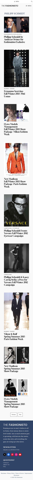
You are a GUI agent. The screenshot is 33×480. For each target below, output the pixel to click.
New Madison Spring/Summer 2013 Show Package (14, 368)
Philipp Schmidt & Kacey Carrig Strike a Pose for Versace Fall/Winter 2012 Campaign (16, 281)
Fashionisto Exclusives (13, 34)
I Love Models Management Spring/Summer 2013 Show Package (14, 403)
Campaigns (8, 228)
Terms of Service (19, 473)
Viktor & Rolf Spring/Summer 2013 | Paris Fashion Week (15, 336)
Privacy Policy (10, 473)
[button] (32, 2)
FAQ (4, 466)
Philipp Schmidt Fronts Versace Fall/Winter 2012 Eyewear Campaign (16, 233)
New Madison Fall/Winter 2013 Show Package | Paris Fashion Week (15, 183)
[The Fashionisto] (10, 5)
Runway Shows (9, 88)
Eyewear (16, 228)
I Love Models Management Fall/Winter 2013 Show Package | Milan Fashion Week (16, 129)
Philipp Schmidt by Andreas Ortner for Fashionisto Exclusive (14, 39)
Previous (14, 414)
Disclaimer (4, 473)
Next (20, 414)
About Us (6, 464)
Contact (6, 462)
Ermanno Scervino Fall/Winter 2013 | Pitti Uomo (14, 94)
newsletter (15, 449)
